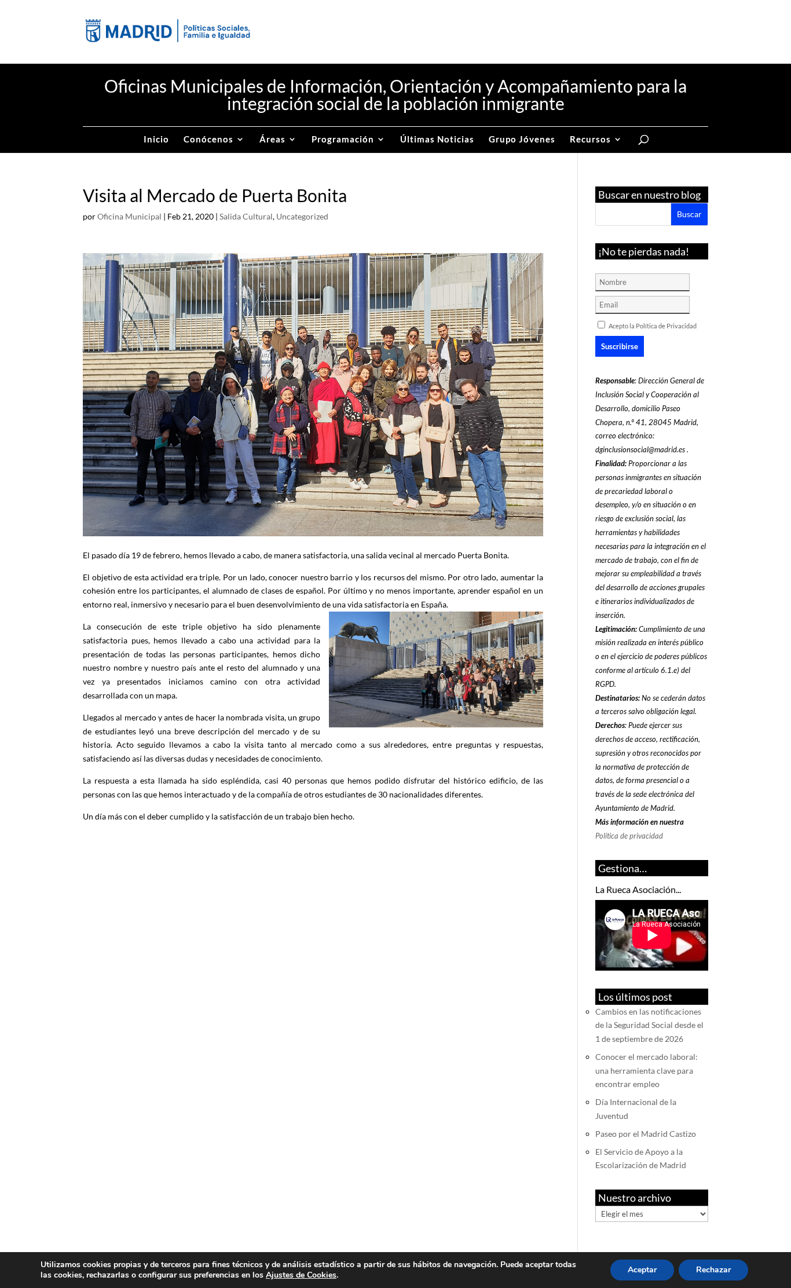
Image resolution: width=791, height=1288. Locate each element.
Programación (343, 139)
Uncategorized (302, 216)
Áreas (272, 139)
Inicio (156, 139)
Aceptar (642, 1269)
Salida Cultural (246, 216)
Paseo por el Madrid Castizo (645, 1134)
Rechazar (713, 1269)
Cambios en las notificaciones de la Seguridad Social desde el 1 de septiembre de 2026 (649, 1025)
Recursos (590, 139)
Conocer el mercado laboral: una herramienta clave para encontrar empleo (646, 1070)
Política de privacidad (629, 835)
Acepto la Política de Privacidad (653, 326)
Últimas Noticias (437, 139)
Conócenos (208, 139)
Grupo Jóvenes (522, 139)
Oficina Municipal (129, 216)
